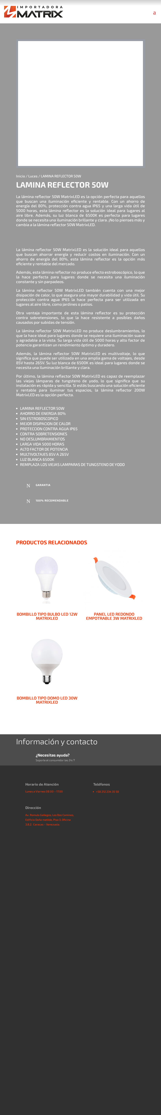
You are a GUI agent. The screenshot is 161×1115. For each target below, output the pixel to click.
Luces (33, 176)
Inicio (20, 176)
